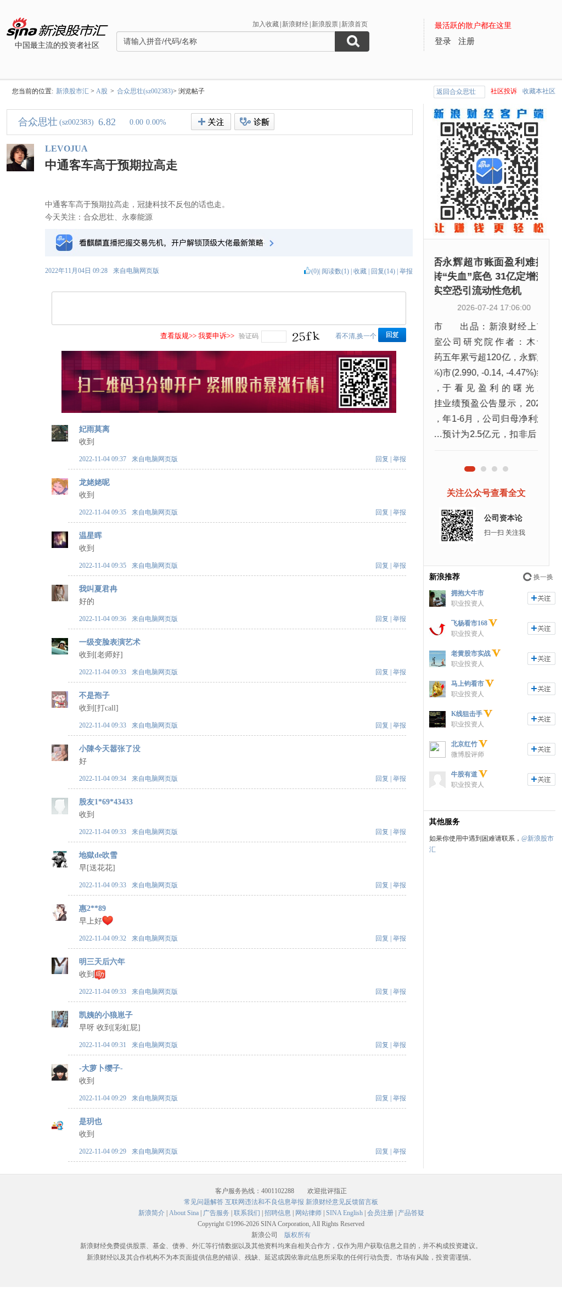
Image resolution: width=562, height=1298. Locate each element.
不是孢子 (94, 695)
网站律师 (308, 1213)
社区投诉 (504, 91)
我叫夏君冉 (98, 589)
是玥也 (90, 1121)
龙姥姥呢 (94, 482)
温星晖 (90, 535)
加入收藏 (265, 24)
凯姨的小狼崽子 (106, 1015)
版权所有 (297, 1235)
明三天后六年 (102, 962)
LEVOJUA (66, 148)
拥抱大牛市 (467, 593)
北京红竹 (464, 744)
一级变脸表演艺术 (109, 642)
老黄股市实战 (471, 653)
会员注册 (380, 1213)
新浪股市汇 (72, 91)
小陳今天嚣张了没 (109, 749)
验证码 (248, 336)
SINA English (344, 1213)
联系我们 (247, 1213)
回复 (382, 459)
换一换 (543, 577)
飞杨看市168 (469, 623)
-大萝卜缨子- (101, 1068)
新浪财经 (295, 24)
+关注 (211, 121)
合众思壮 (38, 121)
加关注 (541, 598)
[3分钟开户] (228, 411)
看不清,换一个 (355, 336)
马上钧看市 (467, 683)
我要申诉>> (216, 336)
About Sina (184, 1213)
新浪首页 (354, 24)
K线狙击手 (466, 714)
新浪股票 (325, 24)
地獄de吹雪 (98, 855)
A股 (102, 91)
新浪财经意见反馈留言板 (342, 1202)
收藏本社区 (538, 91)
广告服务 (216, 1213)
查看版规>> (178, 336)
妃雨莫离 (94, 429)
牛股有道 (464, 774)
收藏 (360, 271)
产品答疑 (411, 1213)
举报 (406, 271)
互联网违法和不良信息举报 (264, 1202)
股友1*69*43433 (106, 802)
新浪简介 (151, 1213)
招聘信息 (278, 1213)
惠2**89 (92, 908)
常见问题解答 (203, 1202)
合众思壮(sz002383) (145, 91)
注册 (466, 41)
